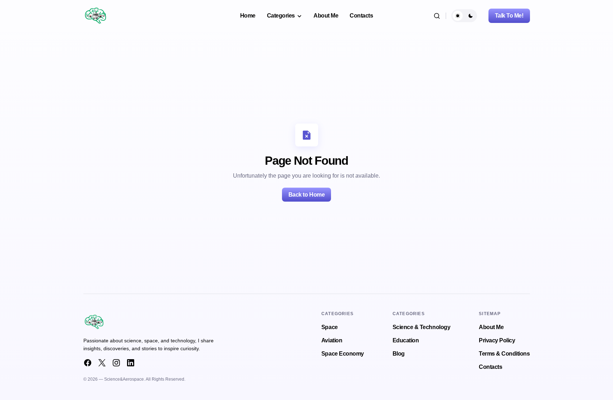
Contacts (490, 367)
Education (406, 340)
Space (329, 327)
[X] (102, 363)
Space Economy (342, 354)
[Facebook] (88, 363)
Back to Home (306, 195)
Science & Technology (421, 327)
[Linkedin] (130, 363)
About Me (491, 327)
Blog (399, 354)
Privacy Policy (497, 340)
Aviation (331, 340)
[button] (437, 16)
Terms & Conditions (504, 354)
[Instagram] (116, 363)
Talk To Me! (509, 16)
